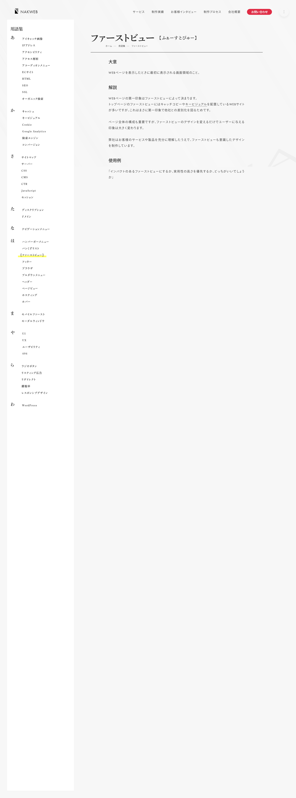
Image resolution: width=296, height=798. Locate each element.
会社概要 (234, 12)
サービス (139, 12)
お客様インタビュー (184, 12)
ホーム (109, 46)
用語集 (122, 46)
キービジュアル (196, 104)
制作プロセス (212, 12)
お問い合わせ (259, 12)
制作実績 (158, 12)
